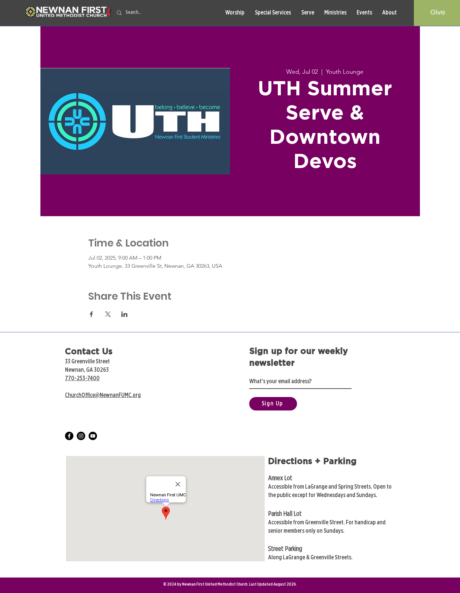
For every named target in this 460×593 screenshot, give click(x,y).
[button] (235, 13)
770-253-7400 (82, 378)
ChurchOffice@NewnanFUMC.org (103, 395)
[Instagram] (81, 436)
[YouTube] (93, 436)
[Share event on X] (108, 314)
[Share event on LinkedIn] (124, 314)
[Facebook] (69, 436)
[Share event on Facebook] (91, 314)
